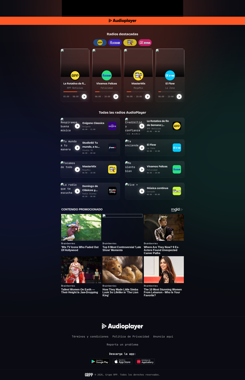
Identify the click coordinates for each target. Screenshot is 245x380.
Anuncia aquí (163, 336)
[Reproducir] (84, 96)
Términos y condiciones (90, 336)
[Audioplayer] (122, 21)
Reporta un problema (122, 344)
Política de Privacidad (130, 336)
